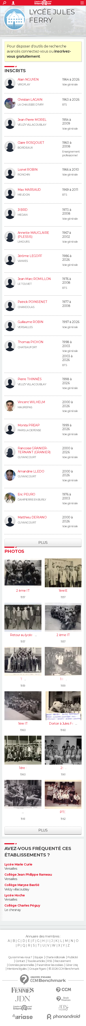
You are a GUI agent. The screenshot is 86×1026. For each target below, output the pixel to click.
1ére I (23, 768)
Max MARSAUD (29, 190)
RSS (49, 961)
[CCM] (63, 990)
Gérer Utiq (72, 965)
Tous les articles (36, 961)
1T (22, 812)
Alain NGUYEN (28, 79)
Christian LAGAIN (30, 100)
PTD (63, 812)
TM (22, 679)
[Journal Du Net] (22, 998)
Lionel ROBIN (27, 170)
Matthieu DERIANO (32, 517)
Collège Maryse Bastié (21, 885)
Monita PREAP (28, 425)
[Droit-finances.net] (63, 999)
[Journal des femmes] (22, 990)
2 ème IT (23, 591)
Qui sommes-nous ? (20, 957)
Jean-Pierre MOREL (32, 120)
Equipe (39, 957)
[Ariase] (22, 1016)
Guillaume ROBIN (30, 322)
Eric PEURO (26, 494)
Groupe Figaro (37, 968)
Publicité (72, 957)
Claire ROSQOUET (31, 143)
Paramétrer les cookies (50, 965)
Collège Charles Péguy (22, 905)
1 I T (63, 679)
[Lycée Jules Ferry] (15, 19)
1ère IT (23, 724)
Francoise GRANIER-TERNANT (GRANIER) (34, 450)
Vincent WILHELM (31, 402)
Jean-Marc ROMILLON (34, 279)
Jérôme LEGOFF (30, 256)
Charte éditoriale (55, 957)
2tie (63, 768)
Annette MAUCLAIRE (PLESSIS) (33, 235)
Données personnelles (21, 965)
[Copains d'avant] (22, 1008)
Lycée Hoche (14, 895)
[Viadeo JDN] (63, 1008)
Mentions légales (16, 968)
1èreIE (63, 591)
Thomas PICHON (30, 342)
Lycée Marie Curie (18, 864)
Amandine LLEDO (31, 471)
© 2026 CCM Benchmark (64, 968)
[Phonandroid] (63, 1016)
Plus (43, 542)
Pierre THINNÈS (29, 379)
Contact (20, 961)
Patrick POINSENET (32, 302)
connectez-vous (34, 51)
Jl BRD (23, 210)
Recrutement (62, 961)
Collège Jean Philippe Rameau (28, 875)
